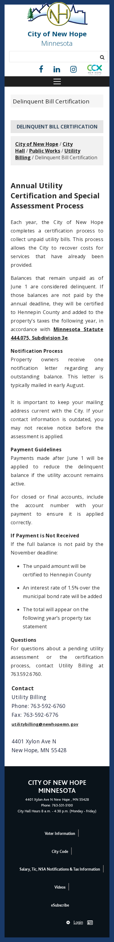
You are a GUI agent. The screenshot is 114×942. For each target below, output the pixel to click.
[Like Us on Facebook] (41, 69)
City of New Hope (36, 144)
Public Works (44, 150)
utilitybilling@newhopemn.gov (45, 724)
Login (78, 922)
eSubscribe (60, 905)
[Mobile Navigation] (57, 81)
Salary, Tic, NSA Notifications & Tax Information (59, 869)
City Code (60, 851)
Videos (59, 887)
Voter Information (60, 833)
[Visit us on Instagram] (73, 69)
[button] (94, 71)
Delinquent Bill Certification (51, 101)
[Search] (102, 57)
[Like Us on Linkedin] (57, 69)
